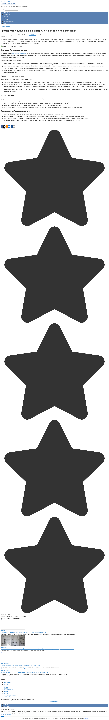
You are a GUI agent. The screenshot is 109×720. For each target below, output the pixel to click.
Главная (6, 704)
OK (86, 718)
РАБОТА (6, 18)
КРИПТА (6, 23)
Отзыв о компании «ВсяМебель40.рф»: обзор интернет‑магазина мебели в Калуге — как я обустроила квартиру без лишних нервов (37, 649)
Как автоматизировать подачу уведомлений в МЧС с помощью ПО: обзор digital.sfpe (24, 672)
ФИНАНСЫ (7, 14)
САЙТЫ (6, 20)
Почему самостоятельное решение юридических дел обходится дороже (21, 665)
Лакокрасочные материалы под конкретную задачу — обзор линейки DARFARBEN (23, 632)
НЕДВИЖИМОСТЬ (9, 21)
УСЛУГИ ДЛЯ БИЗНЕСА (10, 695)
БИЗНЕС (6, 16)
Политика (6, 706)
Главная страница (5, 26)
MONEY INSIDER (8, 3)
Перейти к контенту (6, 1)
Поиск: (3, 9)
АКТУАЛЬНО (7, 12)
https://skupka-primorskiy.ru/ (19, 53)
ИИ (4, 686)
